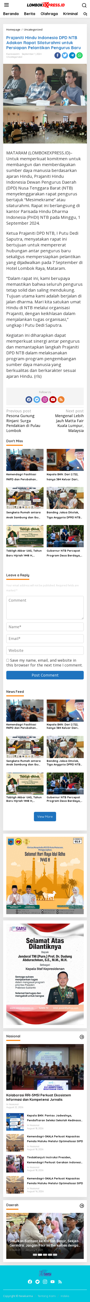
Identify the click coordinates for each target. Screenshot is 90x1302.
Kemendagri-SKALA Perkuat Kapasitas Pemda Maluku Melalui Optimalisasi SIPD (55, 1139)
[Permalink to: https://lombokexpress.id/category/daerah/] (81, 1205)
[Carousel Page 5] (55, 1255)
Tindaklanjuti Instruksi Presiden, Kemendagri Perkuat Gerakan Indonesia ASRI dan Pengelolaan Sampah (55, 1160)
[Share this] (57, 55)
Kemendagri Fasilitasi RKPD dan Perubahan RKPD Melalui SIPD (21, 477)
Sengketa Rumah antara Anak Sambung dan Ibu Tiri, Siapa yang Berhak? (23, 515)
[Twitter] (36, 399)
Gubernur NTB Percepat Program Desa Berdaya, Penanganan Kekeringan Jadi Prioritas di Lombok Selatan (64, 553)
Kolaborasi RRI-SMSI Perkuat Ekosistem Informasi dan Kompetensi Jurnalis (38, 1097)
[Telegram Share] (72, 55)
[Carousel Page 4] (50, 1255)
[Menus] (6, 5)
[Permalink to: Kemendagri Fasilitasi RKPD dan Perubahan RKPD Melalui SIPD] (25, 459)
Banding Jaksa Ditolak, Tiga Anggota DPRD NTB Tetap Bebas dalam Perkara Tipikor (63, 515)
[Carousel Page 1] (35, 1255)
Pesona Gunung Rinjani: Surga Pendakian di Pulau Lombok (23, 421)
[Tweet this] (65, 55)
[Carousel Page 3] (45, 1255)
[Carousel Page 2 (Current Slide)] (40, 1255)
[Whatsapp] (79, 55)
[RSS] (61, 399)
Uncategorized (14, 56)
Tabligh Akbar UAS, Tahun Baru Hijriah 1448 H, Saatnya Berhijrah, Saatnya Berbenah (24, 553)
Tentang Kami (47, 1296)
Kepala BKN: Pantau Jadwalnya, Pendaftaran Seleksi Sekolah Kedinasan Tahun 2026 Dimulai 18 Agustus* (54, 1118)
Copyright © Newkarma (18, 1296)
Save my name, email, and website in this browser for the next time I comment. (44, 663)
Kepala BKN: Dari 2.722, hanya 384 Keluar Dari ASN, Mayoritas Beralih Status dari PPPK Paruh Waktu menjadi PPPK (63, 477)
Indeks (65, 1296)
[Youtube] (53, 399)
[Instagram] (44, 399)
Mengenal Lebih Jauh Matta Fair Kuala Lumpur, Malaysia (69, 421)
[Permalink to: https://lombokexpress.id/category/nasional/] (81, 1036)
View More (45, 817)
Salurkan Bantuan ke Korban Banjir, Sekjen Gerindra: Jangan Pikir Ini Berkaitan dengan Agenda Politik (44, 1243)
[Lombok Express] (46, 4)
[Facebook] (29, 399)
